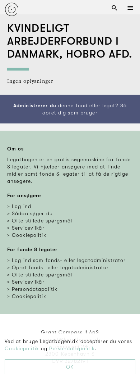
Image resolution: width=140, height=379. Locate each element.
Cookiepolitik (22, 348)
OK (70, 367)
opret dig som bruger (69, 113)
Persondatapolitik (72, 348)
